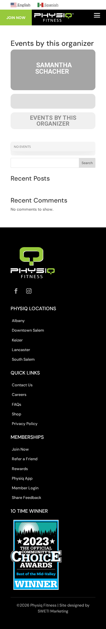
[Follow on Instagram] (28, 291)
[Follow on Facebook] (16, 291)
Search (87, 163)
